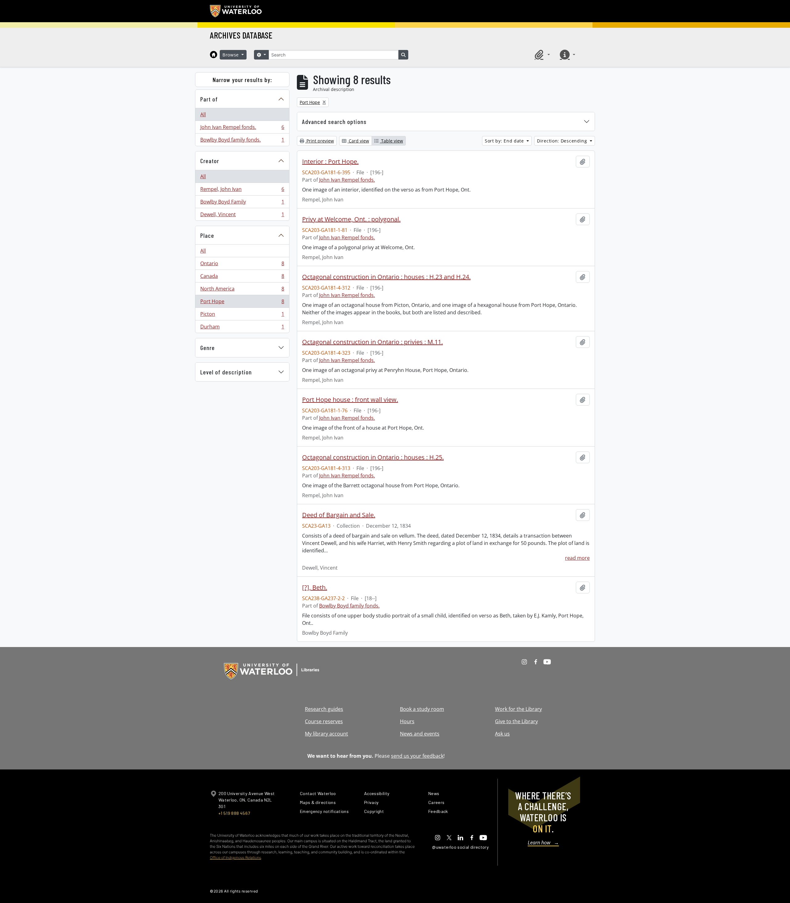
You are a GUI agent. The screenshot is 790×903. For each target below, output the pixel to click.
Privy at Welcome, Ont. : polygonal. (351, 219)
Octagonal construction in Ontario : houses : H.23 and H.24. (386, 277)
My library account (326, 733)
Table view (391, 141)
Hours (407, 721)
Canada (242, 277)
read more (577, 558)
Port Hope (242, 303)
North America (242, 290)
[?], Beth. (314, 587)
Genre (207, 347)
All (203, 114)
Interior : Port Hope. (330, 161)
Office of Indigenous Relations (235, 857)
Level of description (226, 372)
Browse (231, 55)
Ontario (242, 265)
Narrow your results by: (242, 79)
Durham (242, 328)
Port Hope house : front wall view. (350, 399)
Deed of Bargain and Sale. (338, 515)
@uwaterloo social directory (460, 847)
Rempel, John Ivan (242, 191)
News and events (419, 733)
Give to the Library (516, 721)
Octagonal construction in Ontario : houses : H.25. (373, 457)
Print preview (319, 141)
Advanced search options (334, 121)
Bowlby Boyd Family (242, 203)
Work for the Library (518, 709)
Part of (209, 99)
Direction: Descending (562, 141)
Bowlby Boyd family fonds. (242, 141)
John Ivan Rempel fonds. (242, 129)
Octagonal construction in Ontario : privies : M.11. (372, 342)
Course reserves (324, 721)
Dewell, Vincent (242, 216)
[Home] (213, 54)
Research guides (324, 709)
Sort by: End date (505, 141)
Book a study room (422, 709)
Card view (358, 141)
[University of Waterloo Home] (236, 11)
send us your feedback (417, 755)
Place (207, 235)
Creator (209, 160)
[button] (541, 54)
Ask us (502, 733)
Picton (242, 315)
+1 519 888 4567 (234, 813)
